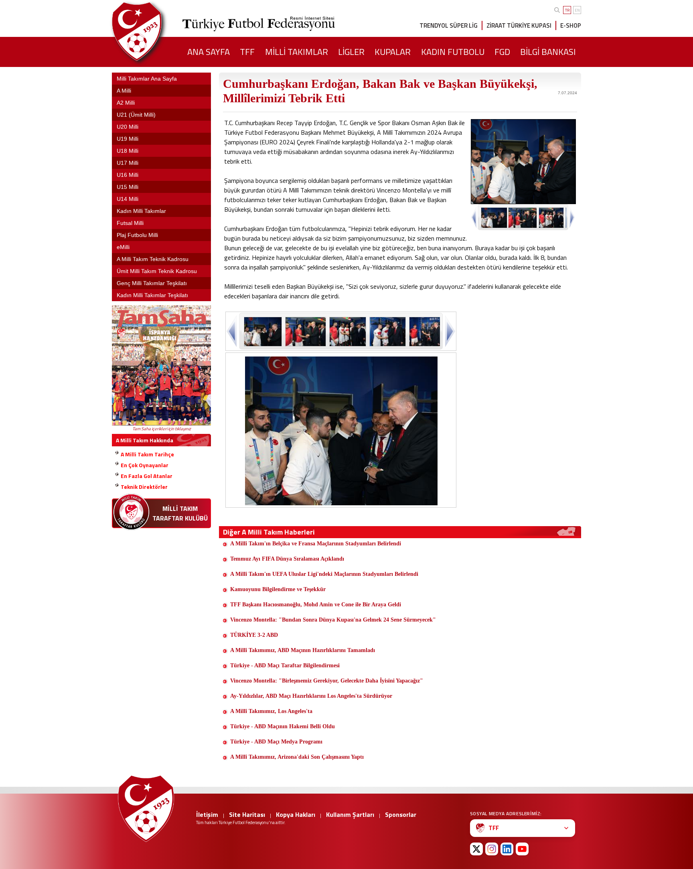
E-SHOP (570, 25)
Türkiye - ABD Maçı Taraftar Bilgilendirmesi (285, 665)
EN (577, 10)
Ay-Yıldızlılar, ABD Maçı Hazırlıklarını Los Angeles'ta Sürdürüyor (311, 696)
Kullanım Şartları (350, 814)
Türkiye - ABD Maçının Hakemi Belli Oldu (282, 726)
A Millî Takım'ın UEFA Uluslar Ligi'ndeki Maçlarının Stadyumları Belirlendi (324, 574)
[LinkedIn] (506, 849)
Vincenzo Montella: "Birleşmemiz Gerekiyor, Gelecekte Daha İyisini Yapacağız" (326, 681)
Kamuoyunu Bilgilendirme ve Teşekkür (278, 589)
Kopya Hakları (295, 814)
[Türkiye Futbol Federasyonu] (150, 31)
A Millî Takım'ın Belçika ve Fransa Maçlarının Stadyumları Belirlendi (315, 544)
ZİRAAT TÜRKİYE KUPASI (518, 25)
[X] (476, 849)
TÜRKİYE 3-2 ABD (254, 635)
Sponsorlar (400, 814)
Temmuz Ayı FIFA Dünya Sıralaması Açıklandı (287, 559)
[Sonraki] (449, 331)
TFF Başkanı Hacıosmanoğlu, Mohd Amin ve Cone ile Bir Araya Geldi (315, 605)
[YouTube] (522, 849)
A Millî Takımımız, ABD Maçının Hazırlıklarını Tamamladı (302, 650)
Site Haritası (247, 814)
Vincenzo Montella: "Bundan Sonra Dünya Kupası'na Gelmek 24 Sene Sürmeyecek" (333, 620)
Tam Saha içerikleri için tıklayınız (161, 428)
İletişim (207, 814)
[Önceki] (232, 331)
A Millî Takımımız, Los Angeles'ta (271, 711)
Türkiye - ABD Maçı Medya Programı (276, 742)
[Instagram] (491, 849)
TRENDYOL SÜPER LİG (448, 25)
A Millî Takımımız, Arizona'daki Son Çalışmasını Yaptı (297, 757)
